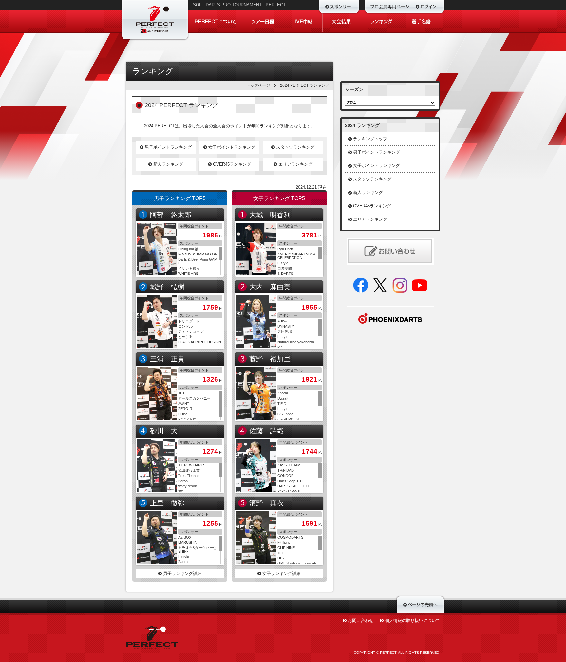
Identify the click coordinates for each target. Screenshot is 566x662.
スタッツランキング (294, 147)
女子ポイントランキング (231, 147)
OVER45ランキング (231, 164)
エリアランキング (294, 164)
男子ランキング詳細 (181, 573)
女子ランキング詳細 (281, 573)
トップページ (258, 85)
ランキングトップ (370, 138)
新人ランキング (167, 164)
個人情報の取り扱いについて (412, 620)
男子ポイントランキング (167, 147)
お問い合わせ (360, 620)
